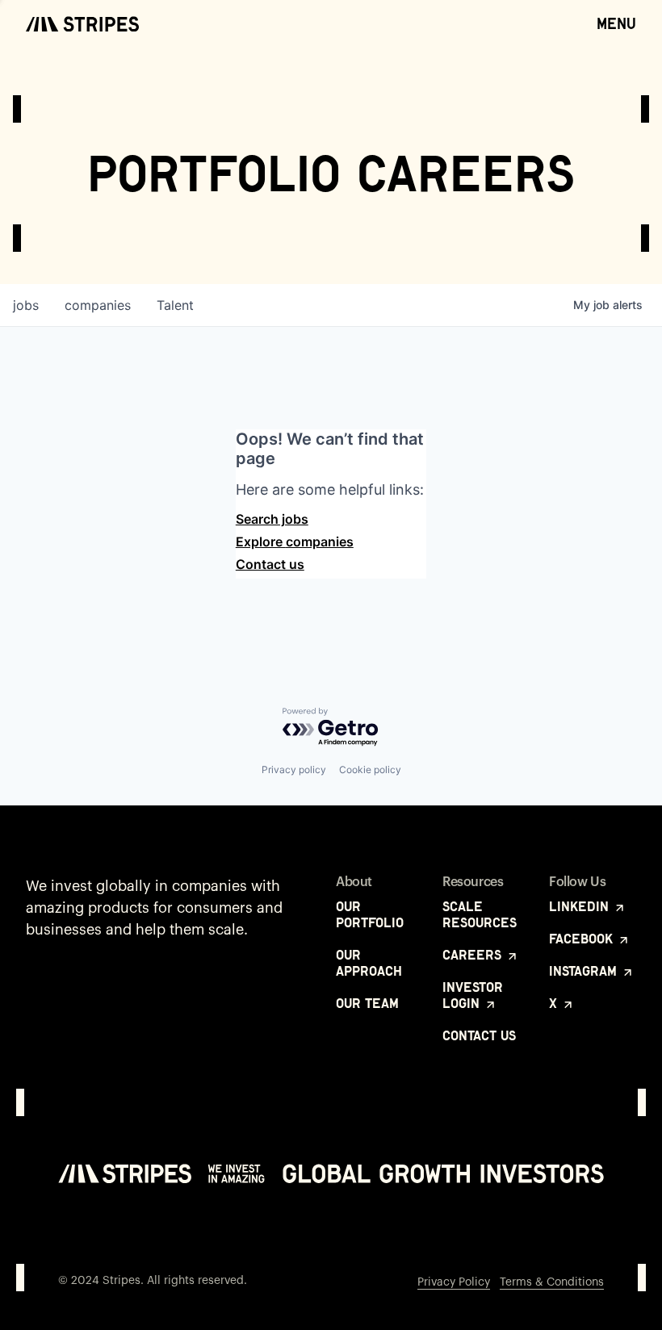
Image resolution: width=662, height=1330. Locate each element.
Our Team (367, 1003)
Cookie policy (370, 769)
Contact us (270, 564)
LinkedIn (581, 906)
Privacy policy (294, 769)
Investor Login (472, 995)
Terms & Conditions (552, 1282)
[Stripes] (82, 24)
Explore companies (295, 541)
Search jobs (272, 519)
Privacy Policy (453, 1282)
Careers (473, 955)
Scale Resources (479, 914)
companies (98, 305)
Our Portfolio (370, 914)
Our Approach (369, 963)
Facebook (583, 939)
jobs (26, 305)
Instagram (585, 971)
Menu (616, 23)
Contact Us (479, 1035)
